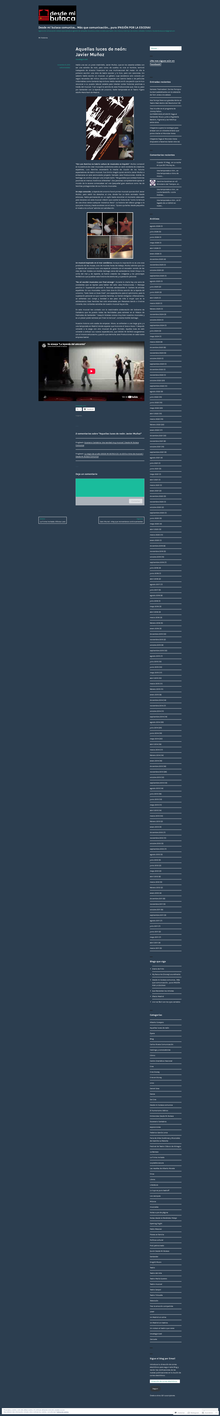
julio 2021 (154, 463)
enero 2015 (154, 695)
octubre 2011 (155, 909)
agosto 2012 (155, 854)
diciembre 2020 (156, 496)
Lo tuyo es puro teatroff (159, 1190)
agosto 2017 (155, 584)
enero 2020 (154, 540)
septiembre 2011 (157, 915)
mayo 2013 (154, 805)
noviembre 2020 (157, 502)
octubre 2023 (155, 358)
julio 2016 (154, 601)
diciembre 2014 (156, 700)
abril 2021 (154, 480)
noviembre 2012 (156, 838)
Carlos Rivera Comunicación (161, 1044)
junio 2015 (154, 667)
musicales (154, 1207)
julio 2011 (154, 926)
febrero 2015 (155, 689)
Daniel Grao (154, 1088)
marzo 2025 (155, 303)
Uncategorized (82, 59)
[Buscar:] (166, 48)
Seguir (155, 1389)
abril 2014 (154, 744)
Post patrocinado (157, 1245)
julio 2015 (154, 661)
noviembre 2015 (156, 639)
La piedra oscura (157, 1163)
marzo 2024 (155, 342)
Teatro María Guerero (158, 1279)
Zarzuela (153, 1339)
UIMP (152, 1312)
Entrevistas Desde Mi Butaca (162, 1116)
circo (152, 1083)
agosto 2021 (155, 458)
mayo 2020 (154, 524)
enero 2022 (154, 430)
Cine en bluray (156, 1077)
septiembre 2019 (157, 562)
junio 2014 (154, 733)
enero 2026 (154, 254)
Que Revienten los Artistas (163, 991)
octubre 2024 (155, 320)
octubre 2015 (155, 645)
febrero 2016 (155, 623)
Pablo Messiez (156, 1229)
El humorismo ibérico (159, 1110)
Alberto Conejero (157, 1022)
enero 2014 (154, 761)
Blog (152, 1039)
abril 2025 (154, 298)
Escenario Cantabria (158, 1121)
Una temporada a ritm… (166, 170)
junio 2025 (154, 292)
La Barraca (154, 1152)
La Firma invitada (157, 1157)
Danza (152, 1094)
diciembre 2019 (156, 546)
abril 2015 (154, 678)
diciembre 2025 (156, 259)
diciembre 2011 (156, 898)
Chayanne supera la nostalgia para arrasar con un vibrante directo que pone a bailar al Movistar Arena (164, 130)
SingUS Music (155, 1262)
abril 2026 (154, 248)
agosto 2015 (155, 656)
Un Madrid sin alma (158, 1317)
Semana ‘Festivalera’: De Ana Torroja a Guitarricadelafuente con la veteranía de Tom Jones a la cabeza (165, 92)
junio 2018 (154, 573)
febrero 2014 (155, 755)
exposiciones (155, 1127)
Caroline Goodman (164, 181)
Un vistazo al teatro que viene (162, 1328)
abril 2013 (154, 810)
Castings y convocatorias (160, 1050)
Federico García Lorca (159, 1132)
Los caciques (155, 1196)
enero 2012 (154, 893)
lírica (152, 1174)
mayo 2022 (154, 408)
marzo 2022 (155, 419)
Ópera (152, 1033)
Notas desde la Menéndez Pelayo (163, 1218)
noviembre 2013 (156, 772)
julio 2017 (154, 590)
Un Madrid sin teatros (159, 1323)
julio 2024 (154, 331)
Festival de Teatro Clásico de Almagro (165, 1146)
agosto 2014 (155, 722)
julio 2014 (154, 728)
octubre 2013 (155, 777)
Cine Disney (155, 1072)
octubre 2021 (155, 447)
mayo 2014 (154, 739)
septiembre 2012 (157, 849)
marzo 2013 (155, 816)
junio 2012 (154, 865)
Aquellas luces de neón (159, 1028)
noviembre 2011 (156, 904)
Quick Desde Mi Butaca (159, 1251)
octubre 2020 (155, 507)
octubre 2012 (155, 843)
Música (153, 1201)
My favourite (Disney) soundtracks (166, 974)
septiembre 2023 (157, 364)
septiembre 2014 (157, 717)
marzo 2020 (155, 535)
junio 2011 (154, 932)
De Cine (153, 1099)
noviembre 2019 (156, 551)
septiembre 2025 (157, 276)
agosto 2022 (155, 391)
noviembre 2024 (157, 314)
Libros (152, 1179)
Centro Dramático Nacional (161, 1061)
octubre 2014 (155, 711)
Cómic (152, 1055)
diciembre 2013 (156, 766)
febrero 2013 (155, 821)
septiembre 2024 (157, 325)
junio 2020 (154, 518)
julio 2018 (154, 568)
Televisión (154, 1301)
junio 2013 (154, 799)
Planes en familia (157, 1234)
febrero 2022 (155, 424)
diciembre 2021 (156, 435)
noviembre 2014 (156, 706)
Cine (152, 1066)
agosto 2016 (155, 595)
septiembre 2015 (157, 650)
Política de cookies (63, 1412)
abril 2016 (154, 612)
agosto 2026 (155, 226)
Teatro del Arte (156, 1273)
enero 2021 (154, 491)
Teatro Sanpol (155, 1290)
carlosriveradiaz (64, 67)
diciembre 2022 (156, 369)
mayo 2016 (154, 606)
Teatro (152, 1268)
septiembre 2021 (157, 452)
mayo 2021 (154, 474)
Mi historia (43, 38)
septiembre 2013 (157, 783)
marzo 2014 (155, 750)
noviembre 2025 (157, 265)
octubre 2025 (155, 270)
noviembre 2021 (156, 441)
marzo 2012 (155, 882)
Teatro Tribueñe (156, 1295)
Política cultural (156, 1240)
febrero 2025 (155, 309)
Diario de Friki (158, 969)
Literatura (154, 1185)
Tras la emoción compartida (161, 1306)
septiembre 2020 (157, 513)
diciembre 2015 (156, 634)
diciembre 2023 (156, 347)
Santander (154, 1256)
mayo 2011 (154, 937)
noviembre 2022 (157, 375)
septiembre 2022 (157, 386)
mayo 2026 (154, 243)
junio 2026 (154, 237)
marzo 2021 (155, 485)
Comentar (135, 501)
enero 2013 (154, 827)
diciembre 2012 (156, 832)
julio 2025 (154, 287)
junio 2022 (154, 402)
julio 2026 (154, 232)
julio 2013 (154, 794)
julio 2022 (154, 397)
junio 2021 (154, 469)
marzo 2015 (155, 684)
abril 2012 (154, 876)
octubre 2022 (155, 380)
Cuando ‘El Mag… (164, 162)
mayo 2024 (154, 336)
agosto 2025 (155, 281)
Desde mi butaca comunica (161, 1105)
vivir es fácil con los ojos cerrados (166, 1002)
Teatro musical (156, 1284)
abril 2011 (154, 943)
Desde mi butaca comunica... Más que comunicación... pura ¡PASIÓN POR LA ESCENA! (166, 982)
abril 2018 (154, 579)
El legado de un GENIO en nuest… (168, 203)
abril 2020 (154, 529)
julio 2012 (154, 860)
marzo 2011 (154, 948)
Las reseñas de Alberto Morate (162, 1168)
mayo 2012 (154, 871)
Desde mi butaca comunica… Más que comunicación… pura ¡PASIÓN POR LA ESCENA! (94, 27)
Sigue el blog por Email (162, 1358)
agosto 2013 (155, 788)
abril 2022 (154, 413)
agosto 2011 (155, 921)
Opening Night (156, 1223)
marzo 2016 (155, 617)
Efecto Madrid (158, 996)
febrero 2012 (155, 887)
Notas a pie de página (159, 1212)
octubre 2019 (155, 557)
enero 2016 (154, 628)
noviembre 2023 (157, 353)
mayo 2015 (154, 672)
